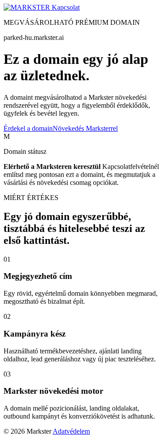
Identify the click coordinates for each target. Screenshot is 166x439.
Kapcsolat (66, 7)
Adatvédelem (71, 431)
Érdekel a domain (28, 128)
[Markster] (28, 7)
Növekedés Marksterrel (85, 128)
